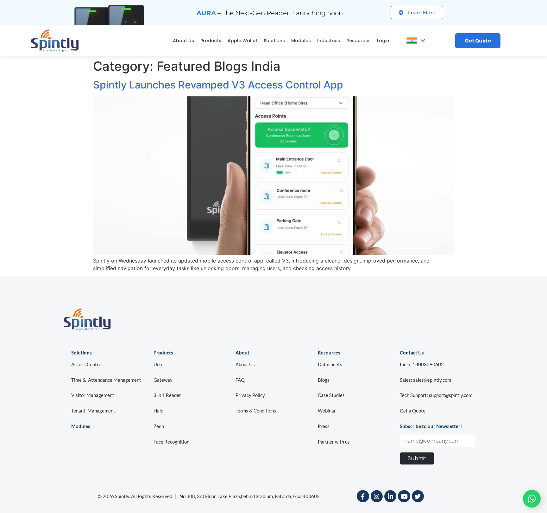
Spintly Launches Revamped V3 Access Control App (218, 85)
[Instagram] (377, 496)
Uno (158, 364)
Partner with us (334, 442)
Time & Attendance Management (106, 380)
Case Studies (331, 395)
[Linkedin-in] (390, 496)
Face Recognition (171, 442)
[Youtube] (404, 496)
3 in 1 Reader (167, 395)
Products (210, 40)
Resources (358, 40)
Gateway (163, 380)
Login (383, 40)
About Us (183, 40)
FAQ (240, 380)
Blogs (324, 380)
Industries (328, 40)
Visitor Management (92, 395)
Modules (301, 40)
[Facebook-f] (363, 496)
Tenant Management (93, 410)
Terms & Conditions (256, 410)
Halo (158, 410)
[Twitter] (418, 496)
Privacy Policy (250, 395)
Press (324, 426)
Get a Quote (412, 410)
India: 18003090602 (422, 364)
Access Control (87, 364)
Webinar (327, 410)
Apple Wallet (242, 40)
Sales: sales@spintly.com (425, 380)
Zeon (159, 426)
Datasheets (330, 364)
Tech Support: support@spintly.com (436, 395)
